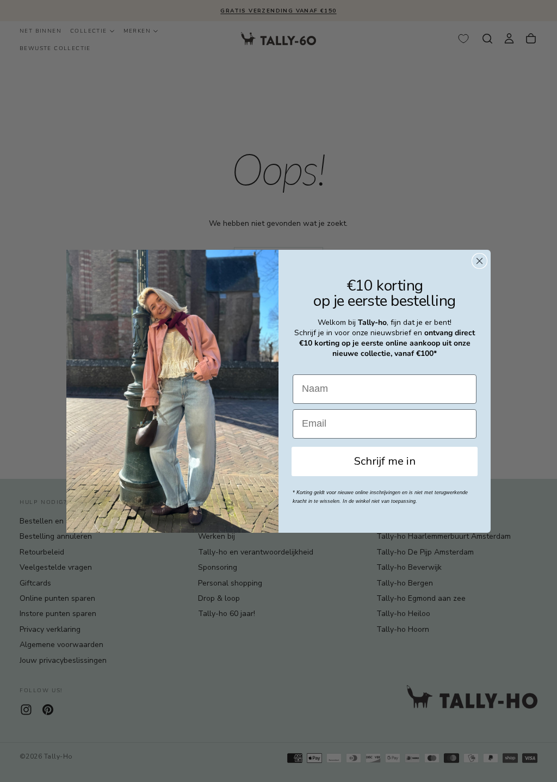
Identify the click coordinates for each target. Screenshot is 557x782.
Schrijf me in (385, 461)
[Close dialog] (479, 261)
